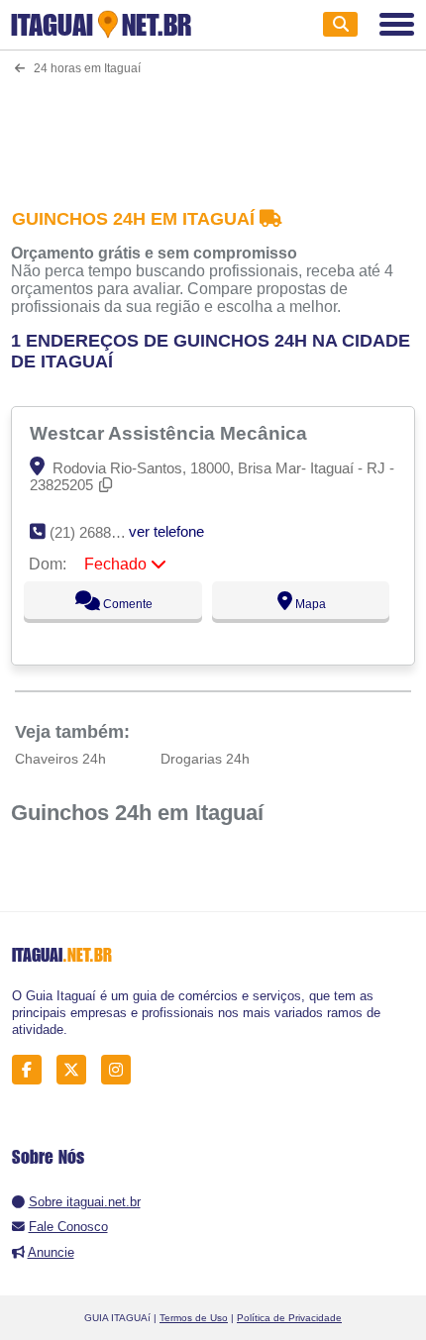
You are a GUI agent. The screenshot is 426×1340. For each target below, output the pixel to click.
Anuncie (51, 1252)
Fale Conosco (68, 1226)
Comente (126, 604)
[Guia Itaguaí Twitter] (76, 1069)
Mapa (309, 604)
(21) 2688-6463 (99, 532)
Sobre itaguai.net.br (85, 1201)
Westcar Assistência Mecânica (171, 433)
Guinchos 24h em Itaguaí (137, 812)
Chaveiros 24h (60, 759)
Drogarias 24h (205, 759)
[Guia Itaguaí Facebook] (32, 1069)
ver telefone (166, 531)
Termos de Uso (194, 1317)
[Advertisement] (213, 129)
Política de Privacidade (289, 1317)
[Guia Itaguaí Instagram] (121, 1069)
